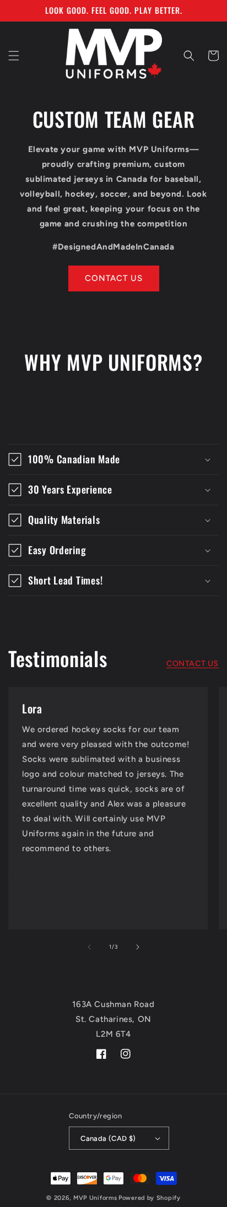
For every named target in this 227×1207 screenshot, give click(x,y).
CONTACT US (114, 278)
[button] (14, 56)
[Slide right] (138, 947)
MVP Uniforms (95, 1197)
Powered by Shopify (149, 1197)
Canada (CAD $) (108, 1138)
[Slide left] (89, 947)
